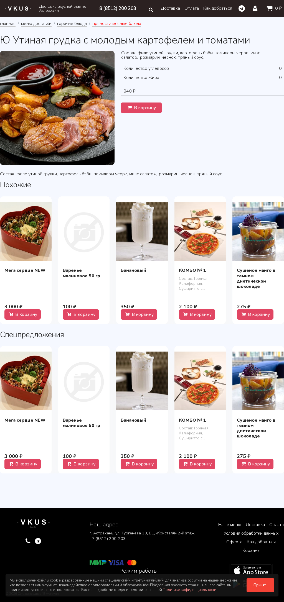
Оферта (234, 542)
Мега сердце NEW (24, 270)
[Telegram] (241, 8)
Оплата (191, 8)
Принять (260, 585)
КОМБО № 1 (192, 270)
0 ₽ (278, 8)
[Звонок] (28, 541)
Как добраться (217, 8)
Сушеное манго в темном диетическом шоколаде (256, 278)
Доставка (170, 8)
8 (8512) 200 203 (117, 8)
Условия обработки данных (251, 533)
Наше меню (229, 525)
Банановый (133, 270)
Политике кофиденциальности (189, 589)
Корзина (251, 550)
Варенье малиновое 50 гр (81, 273)
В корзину (144, 108)
